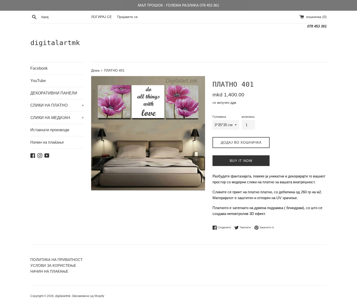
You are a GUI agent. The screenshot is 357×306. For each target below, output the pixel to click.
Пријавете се (127, 17)
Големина (219, 117)
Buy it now (241, 161)
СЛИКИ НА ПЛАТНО (57, 105)
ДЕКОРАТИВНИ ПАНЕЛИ (53, 93)
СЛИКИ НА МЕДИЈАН (57, 118)
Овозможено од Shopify (88, 296)
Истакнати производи (49, 130)
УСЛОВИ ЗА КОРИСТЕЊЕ (53, 265)
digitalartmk (55, 43)
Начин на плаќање (47, 142)
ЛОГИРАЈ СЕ (101, 17)
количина (248, 117)
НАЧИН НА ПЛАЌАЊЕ (49, 271)
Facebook (39, 68)
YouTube (38, 81)
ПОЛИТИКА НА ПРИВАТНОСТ (56, 260)
